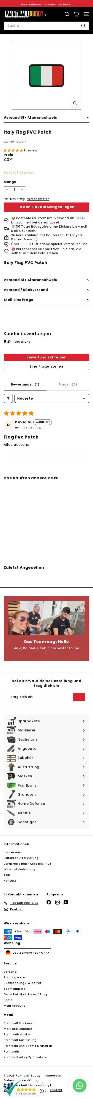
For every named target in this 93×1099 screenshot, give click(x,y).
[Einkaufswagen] (76, 14)
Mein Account (14, 1006)
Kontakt (10, 881)
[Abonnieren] (79, 697)
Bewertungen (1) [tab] (25, 384)
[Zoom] (75, 103)
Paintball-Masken (18, 1034)
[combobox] (46, 25)
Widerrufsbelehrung (19, 869)
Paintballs (12, 1051)
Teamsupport (14, 989)
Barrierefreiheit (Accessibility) (27, 864)
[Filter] (8, 398)
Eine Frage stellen (46, 366)
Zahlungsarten (15, 977)
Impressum (12, 852)
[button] (14, 150)
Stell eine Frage (18, 299)
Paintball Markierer (19, 1023)
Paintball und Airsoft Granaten (28, 1046)
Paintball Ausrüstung (20, 1040)
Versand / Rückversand (26, 290)
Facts (8, 1000)
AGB (7, 875)
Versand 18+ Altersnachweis (30, 117)
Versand (10, 972)
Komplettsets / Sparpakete (25, 1057)
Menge (10, 182)
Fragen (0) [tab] (68, 384)
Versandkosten (38, 199)
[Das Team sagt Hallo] (46, 618)
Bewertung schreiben (46, 357)
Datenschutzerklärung (21, 858)
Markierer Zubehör (18, 1029)
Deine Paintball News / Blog (25, 994)
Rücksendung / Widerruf (22, 983)
